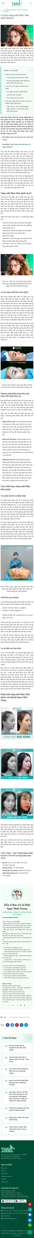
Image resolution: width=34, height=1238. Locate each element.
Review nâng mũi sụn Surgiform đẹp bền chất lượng (17, 1048)
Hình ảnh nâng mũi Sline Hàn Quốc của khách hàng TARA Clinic (18, 102)
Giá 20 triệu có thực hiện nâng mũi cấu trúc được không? (18, 1129)
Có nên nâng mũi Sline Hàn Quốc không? (19, 1017)
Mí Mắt (4, 1179)
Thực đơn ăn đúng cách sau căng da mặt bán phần (19, 1109)
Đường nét (5, 1173)
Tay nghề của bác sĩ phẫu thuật (17, 92)
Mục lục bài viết (11, 70)
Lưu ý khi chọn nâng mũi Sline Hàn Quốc (16, 87)
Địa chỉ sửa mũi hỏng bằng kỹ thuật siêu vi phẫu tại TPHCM (18, 1083)
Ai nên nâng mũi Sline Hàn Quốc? (18, 77)
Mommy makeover (7, 1176)
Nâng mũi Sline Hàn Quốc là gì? (15, 74)
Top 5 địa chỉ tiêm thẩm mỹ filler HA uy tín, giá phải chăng (18, 1071)
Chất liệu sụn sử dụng (14, 95)
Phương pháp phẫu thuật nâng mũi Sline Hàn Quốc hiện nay (18, 82)
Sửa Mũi (4, 1168)
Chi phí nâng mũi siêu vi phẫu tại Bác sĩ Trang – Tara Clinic (19, 1059)
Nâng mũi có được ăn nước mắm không (19, 1118)
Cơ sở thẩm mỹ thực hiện (15, 98)
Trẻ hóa (4, 1171)
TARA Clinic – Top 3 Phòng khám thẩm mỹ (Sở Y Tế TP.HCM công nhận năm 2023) (17, 109)
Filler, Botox (5, 1182)
